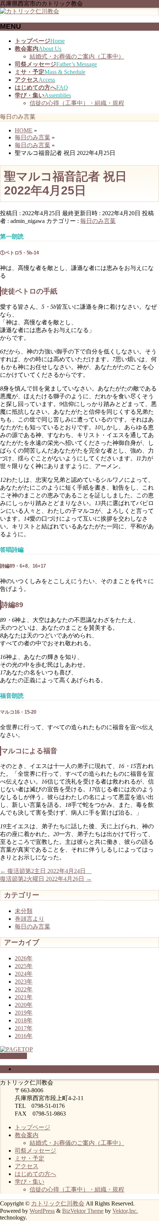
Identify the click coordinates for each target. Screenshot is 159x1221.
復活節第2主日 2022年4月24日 (46, 871)
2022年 (24, 989)
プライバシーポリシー (44, 1069)
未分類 (24, 911)
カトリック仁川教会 (57, 1203)
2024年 (24, 974)
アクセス (26, 1166)
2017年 (24, 1028)
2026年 (24, 958)
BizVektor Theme (83, 1211)
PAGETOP (13, 1056)
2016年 (24, 1036)
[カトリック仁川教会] (29, 11)
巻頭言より (29, 919)
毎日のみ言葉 (98, 221)
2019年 (24, 1012)
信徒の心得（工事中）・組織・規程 (77, 103)
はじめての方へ (35, 1174)
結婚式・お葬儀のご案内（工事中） (77, 56)
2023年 (24, 981)
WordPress (42, 1211)
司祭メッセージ (35, 1150)
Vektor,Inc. (125, 1211)
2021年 (24, 997)
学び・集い (29, 1181)
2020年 (24, 1005)
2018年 (24, 1020)
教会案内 (26, 1135)
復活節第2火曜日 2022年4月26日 (46, 879)
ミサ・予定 (29, 1158)
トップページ (32, 1127)
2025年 (24, 966)
